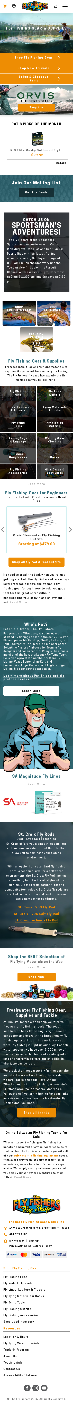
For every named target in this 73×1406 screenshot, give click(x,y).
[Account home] (14, 6)
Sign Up (34, 1241)
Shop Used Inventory (18, 1322)
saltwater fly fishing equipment (36, 1156)
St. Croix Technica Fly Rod (36, 920)
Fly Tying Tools (14, 1302)
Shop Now (36, 977)
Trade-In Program (16, 1350)
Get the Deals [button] (36, 192)
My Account (16, 1241)
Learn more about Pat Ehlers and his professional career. (34, 678)
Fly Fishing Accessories (21, 1315)
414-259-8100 (18, 1234)
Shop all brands (36, 1112)
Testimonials (13, 1363)
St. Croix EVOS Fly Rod (36, 907)
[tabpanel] (36, 100)
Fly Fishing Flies (15, 1277)
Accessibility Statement (21, 1375)
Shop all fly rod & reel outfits (36, 562)
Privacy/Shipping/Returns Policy (30, 1246)
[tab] (69, 100)
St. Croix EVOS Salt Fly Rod (36, 914)
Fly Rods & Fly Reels (18, 1283)
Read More (36, 484)
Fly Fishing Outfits (17, 1309)
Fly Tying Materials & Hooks (23, 1296)
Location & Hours (16, 1337)
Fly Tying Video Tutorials (21, 1343)
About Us (10, 1356)
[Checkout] (5, 6)
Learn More (31, 691)
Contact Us (11, 1369)
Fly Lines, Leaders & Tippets (24, 1290)
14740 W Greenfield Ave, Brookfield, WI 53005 (39, 1228)
